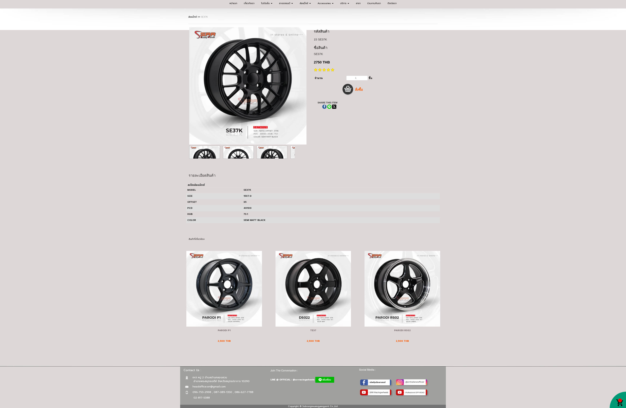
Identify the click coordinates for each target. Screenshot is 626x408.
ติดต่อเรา (392, 3)
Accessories (325, 3)
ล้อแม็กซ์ (304, 3)
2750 (322, 62)
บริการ (343, 3)
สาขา (358, 3)
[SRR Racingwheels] (377, 393)
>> (194, 17)
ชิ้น (370, 78)
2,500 (313, 341)
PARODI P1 (224, 330)
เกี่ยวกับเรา (249, 3)
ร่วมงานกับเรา (374, 3)
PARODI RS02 (402, 330)
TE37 (313, 330)
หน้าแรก (233, 3)
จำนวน (319, 78)
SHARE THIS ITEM (327, 102)
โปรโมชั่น (265, 3)
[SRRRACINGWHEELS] (413, 383)
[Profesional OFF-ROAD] (413, 393)
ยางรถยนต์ (285, 3)
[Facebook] (377, 383)
